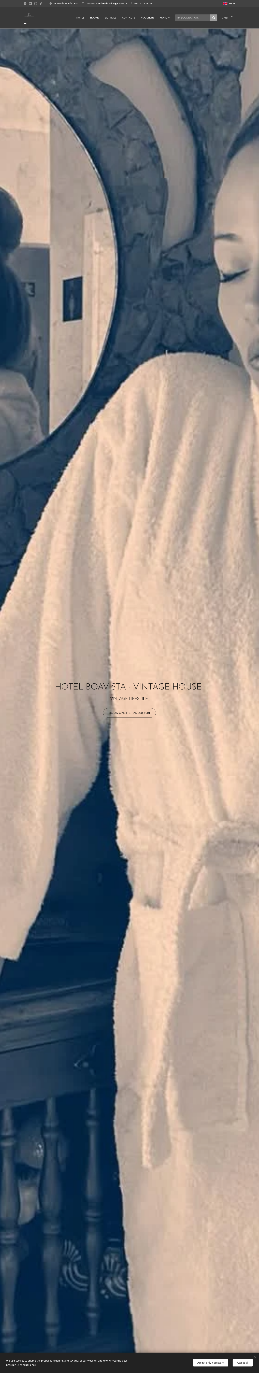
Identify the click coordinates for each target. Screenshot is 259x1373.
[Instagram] (35, 4)
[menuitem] (81, 17)
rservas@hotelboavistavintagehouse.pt (106, 3)
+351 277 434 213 (143, 3)
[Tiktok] (41, 4)
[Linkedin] (30, 4)
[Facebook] (25, 4)
